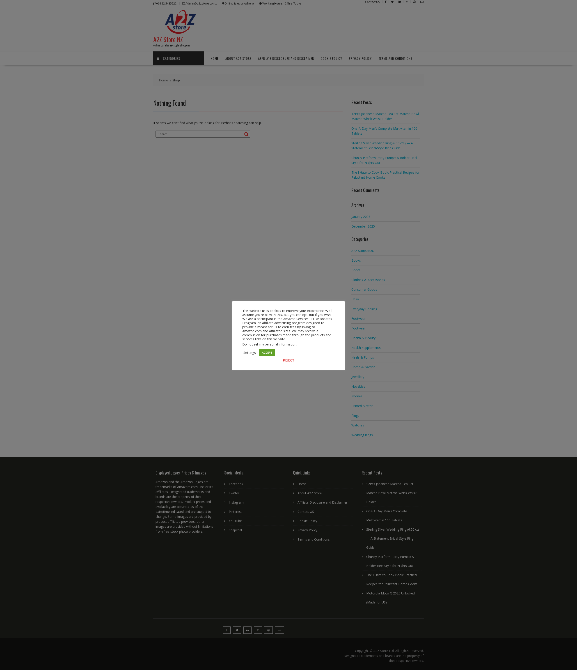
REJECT (288, 360)
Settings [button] (249, 352)
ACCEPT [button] (267, 352)
